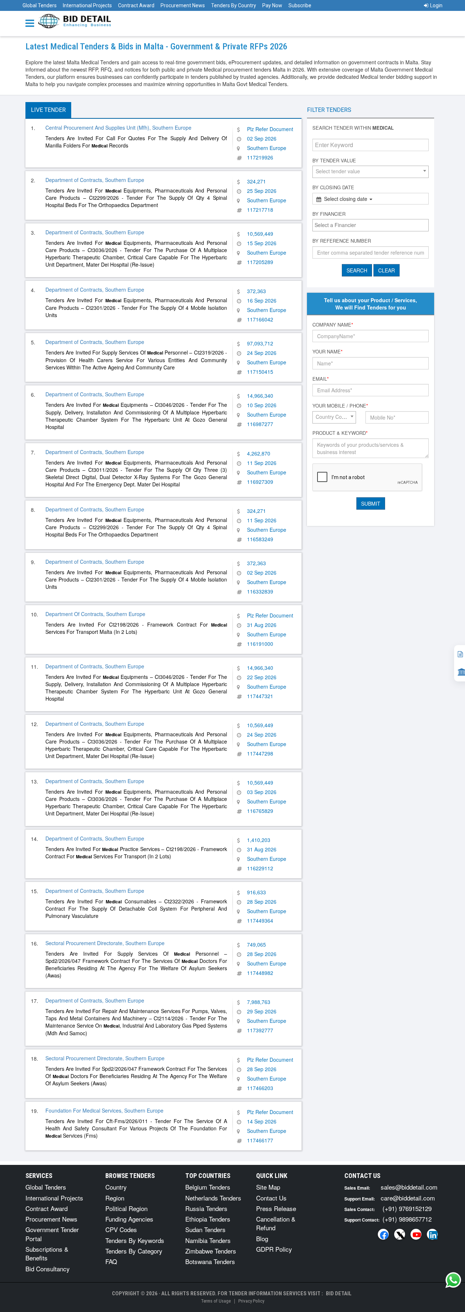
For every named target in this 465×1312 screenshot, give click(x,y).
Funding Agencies (129, 1218)
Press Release (276, 1208)
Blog (262, 1238)
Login (436, 5)
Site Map (268, 1186)
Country (116, 1186)
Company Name (332, 324)
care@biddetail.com (408, 1197)
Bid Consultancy (47, 1268)
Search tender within (353, 128)
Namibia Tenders (208, 1240)
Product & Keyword (340, 433)
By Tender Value (334, 160)
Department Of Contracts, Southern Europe (95, 613)
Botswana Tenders (210, 1261)
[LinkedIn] (432, 1234)
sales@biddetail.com (409, 1186)
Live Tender (48, 109)
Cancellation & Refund (275, 1223)
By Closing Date (333, 187)
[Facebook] (383, 1234)
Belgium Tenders (207, 1186)
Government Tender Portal (52, 1234)
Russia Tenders (206, 1208)
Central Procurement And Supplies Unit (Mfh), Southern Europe (118, 127)
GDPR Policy (274, 1249)
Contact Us (271, 1197)
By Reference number (341, 241)
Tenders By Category (133, 1250)
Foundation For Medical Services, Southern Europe (104, 1110)
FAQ (111, 1261)
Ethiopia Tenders (207, 1218)
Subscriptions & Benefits (46, 1253)
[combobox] (370, 172)
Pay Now (272, 5)
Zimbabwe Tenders (210, 1250)
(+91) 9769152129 (407, 1208)
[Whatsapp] (453, 1280)
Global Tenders (40, 5)
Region (114, 1197)
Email (320, 379)
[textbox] (372, 224)
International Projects (87, 5)
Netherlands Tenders (213, 1197)
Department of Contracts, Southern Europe (94, 179)
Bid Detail (339, 1293)
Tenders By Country (233, 5)
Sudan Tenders (205, 1229)
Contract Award (136, 5)
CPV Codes (121, 1229)
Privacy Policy (251, 1301)
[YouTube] (416, 1234)
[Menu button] (31, 23)
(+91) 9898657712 (407, 1218)
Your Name (327, 351)
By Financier (328, 214)
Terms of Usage (216, 1301)
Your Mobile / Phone (340, 405)
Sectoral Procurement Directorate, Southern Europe (105, 943)
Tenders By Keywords (134, 1240)
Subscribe (299, 5)
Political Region (126, 1208)
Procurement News (183, 5)
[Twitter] (399, 1234)
